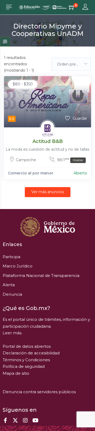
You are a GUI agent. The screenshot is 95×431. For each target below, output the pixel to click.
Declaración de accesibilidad (31, 352)
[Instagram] (25, 420)
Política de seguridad (24, 366)
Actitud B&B (47, 141)
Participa (11, 256)
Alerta (9, 284)
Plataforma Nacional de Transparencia (41, 275)
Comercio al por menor (30, 173)
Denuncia (12, 294)
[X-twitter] (15, 420)
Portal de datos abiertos (27, 346)
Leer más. (12, 332)
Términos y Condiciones (26, 359)
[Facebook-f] (5, 420)
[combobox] (71, 64)
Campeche (26, 159)
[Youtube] (35, 420)
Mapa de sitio (16, 373)
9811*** (69, 159)
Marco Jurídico (17, 265)
